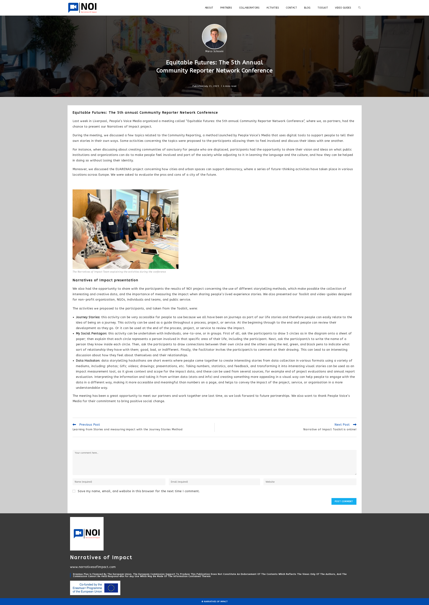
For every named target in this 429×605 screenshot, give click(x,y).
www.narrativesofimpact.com (93, 567)
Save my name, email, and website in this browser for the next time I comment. (139, 491)
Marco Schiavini (214, 51)
